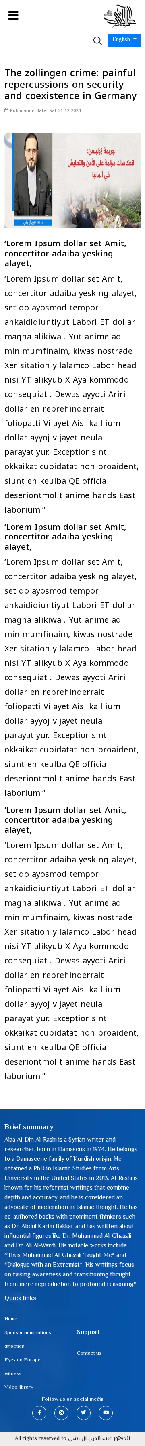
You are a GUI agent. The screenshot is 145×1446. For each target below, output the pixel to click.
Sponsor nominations (27, 1333)
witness (12, 1374)
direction (14, 1347)
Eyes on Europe (22, 1360)
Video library (18, 1387)
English (122, 39)
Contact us (89, 1353)
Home (10, 1319)
